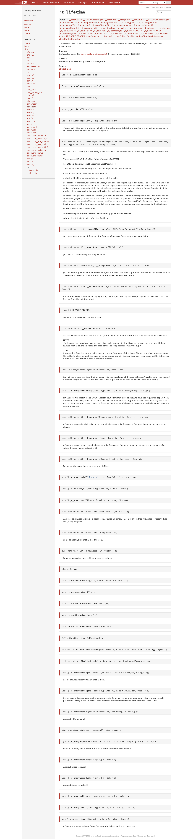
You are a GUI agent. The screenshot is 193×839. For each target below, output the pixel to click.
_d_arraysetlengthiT (143, 25)
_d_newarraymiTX (133, 30)
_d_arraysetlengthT (69, 28)
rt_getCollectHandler (124, 36)
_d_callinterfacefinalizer (129, 28)
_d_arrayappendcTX (107, 22)
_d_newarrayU (100, 33)
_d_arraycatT (83, 25)
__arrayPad (110, 19)
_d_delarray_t (150, 28)
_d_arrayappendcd (86, 22)
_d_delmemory (84, 30)
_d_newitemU (161, 33)
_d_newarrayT (85, 33)
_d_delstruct (99, 30)
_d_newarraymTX (152, 30)
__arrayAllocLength (93, 19)
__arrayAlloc (75, 19)
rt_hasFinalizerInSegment (149, 36)
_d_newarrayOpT (67, 33)
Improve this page (163, 7)
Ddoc (139, 836)
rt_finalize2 (106, 36)
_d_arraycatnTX (67, 25)
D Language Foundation (109, 836)
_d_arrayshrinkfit (89, 28)
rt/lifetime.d (65, 68)
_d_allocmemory (67, 22)
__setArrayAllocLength (157, 19)
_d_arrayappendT (128, 22)
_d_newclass (116, 33)
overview (28, 20)
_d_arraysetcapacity (121, 25)
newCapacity (92, 36)
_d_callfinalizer (108, 28)
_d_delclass (165, 28)
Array (62, 36)
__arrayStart (124, 19)
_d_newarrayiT (114, 30)
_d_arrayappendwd (147, 22)
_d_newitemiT (131, 33)
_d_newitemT (146, 33)
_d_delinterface (68, 30)
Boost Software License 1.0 (94, 54)
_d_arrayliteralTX (100, 25)
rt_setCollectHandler (69, 39)
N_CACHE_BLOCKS (75, 36)
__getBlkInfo (138, 19)
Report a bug (149, 7)
